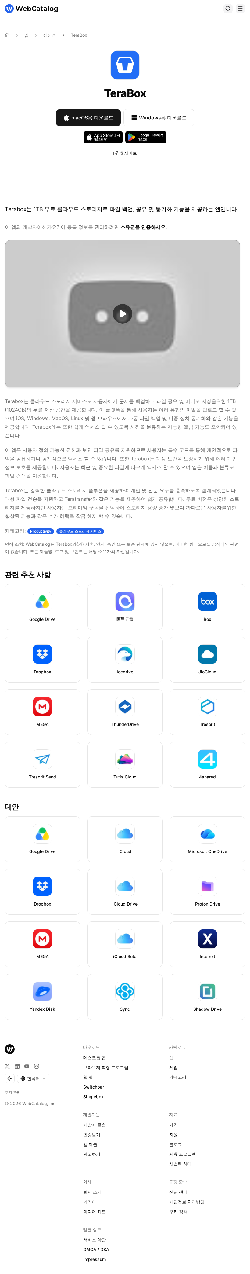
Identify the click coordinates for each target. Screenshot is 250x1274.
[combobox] (33, 1078)
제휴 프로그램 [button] (182, 1154)
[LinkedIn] (17, 1066)
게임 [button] (173, 1067)
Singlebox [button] (93, 1096)
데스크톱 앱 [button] (94, 1057)
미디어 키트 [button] (94, 1211)
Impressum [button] (94, 1259)
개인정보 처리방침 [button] (187, 1201)
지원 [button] (173, 1134)
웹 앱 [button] (88, 1077)
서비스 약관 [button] (94, 1239)
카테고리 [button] (177, 1077)
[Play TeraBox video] (122, 313)
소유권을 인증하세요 (143, 227)
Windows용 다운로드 (163, 118)
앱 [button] (171, 1057)
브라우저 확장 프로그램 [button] (105, 1067)
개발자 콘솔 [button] (94, 1124)
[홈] (31, 8)
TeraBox (79, 35)
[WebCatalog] (10, 1049)
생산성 (49, 35)
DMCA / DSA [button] (96, 1249)
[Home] (7, 35)
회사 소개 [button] (92, 1192)
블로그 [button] (175, 1144)
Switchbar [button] (93, 1086)
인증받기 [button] (91, 1134)
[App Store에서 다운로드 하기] (103, 137)
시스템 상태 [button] (180, 1163)
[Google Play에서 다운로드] (145, 137)
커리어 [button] (89, 1201)
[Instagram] (36, 1066)
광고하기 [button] (91, 1154)
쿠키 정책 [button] (178, 1211)
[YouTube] (26, 1066)
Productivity (40, 531)
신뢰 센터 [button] (178, 1192)
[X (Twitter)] (7, 1066)
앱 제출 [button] (90, 1144)
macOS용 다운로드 (92, 118)
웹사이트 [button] (128, 153)
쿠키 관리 (12, 1092)
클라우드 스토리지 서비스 (80, 531)
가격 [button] (173, 1124)
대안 (12, 806)
